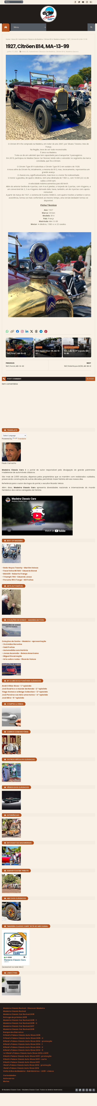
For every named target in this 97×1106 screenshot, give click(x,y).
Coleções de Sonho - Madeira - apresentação (24, 641)
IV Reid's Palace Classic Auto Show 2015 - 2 (23, 1038)
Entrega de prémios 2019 (15, 1017)
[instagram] (87, 2)
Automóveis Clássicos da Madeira (31, 39)
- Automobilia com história (15, 650)
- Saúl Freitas (8, 647)
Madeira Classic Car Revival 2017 (18, 1026)
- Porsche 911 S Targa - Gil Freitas (17, 580)
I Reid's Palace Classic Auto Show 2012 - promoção (27, 1065)
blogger (90, 379)
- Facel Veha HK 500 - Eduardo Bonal (19, 570)
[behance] (90, 1090)
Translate (22, 438)
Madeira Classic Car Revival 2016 (18, 1029)
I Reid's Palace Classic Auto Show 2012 (21, 1068)
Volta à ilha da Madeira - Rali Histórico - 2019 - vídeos (28, 1071)
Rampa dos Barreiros (13, 1032)
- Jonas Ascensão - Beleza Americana (20, 653)
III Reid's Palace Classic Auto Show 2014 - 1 (23, 1044)
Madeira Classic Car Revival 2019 (18, 1014)
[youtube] (83, 2)
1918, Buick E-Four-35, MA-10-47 (47, 352)
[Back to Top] (93, 1090)
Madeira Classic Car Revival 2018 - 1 (20, 1020)
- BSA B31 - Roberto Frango (14, 574)
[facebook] (75, 2)
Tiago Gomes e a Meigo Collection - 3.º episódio (25, 691)
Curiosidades (9, 1075)
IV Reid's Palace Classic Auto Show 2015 (21, 1035)
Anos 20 (14, 39)
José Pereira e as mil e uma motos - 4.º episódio (25, 695)
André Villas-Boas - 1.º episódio (16, 686)
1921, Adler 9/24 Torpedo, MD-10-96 (76, 352)
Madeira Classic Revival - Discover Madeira (24, 1008)
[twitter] (79, 2)
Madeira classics (60, 39)
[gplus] (91, 2)
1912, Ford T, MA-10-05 (16, 353)
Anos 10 (10, 350)
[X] (31, 331)
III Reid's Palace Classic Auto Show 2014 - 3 (23, 1050)
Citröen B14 (48, 39)
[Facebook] (17, 331)
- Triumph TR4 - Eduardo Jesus (17, 577)
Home (8, 39)
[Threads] (36, 331)
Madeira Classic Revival (14, 1011)
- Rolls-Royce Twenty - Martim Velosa (20, 567)
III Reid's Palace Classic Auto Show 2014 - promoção (27, 1041)
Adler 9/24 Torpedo (71, 347)
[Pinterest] (45, 331)
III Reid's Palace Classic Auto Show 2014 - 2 (23, 1047)
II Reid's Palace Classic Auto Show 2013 (21, 1062)
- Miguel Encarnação (12, 656)
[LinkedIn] (27, 331)
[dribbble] (83, 1090)
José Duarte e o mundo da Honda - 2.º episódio (24, 688)
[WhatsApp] (7, 331)
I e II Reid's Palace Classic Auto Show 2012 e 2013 (25, 1053)
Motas (6, 1081)
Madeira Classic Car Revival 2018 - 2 (20, 1023)
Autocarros (8, 1078)
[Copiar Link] (12, 331)
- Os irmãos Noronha (12, 644)
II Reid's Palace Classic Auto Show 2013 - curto (25, 1059)
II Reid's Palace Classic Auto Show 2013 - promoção (27, 1056)
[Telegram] (41, 331)
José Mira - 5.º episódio (13, 698)
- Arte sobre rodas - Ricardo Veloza (19, 659)
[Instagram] (22, 331)
